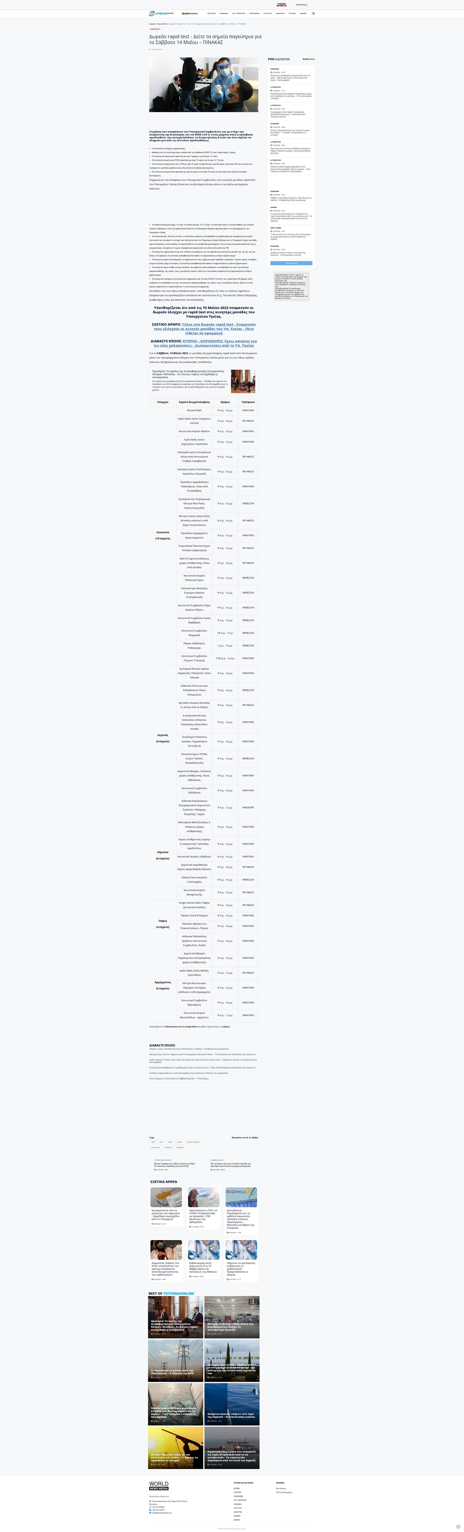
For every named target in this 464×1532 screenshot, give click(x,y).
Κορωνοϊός (162, 24)
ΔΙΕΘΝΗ (303, 13)
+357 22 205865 (158, 1507)
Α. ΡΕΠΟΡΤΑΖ (275, 87)
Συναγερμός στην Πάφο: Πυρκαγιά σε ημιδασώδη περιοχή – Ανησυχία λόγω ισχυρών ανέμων (288, 114)
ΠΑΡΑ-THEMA (275, 228)
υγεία (170, 1142)
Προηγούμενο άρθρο (163, 1160)
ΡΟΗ (279, 59)
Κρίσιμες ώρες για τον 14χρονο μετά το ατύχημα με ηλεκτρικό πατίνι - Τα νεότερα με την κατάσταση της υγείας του (202, 1054)
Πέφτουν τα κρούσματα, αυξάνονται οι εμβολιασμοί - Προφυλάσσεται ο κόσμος (241, 1268)
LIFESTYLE (267, 13)
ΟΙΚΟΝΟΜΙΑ (254, 13)
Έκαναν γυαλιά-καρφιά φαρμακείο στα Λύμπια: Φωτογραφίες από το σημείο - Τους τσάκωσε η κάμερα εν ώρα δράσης (173, 1412)
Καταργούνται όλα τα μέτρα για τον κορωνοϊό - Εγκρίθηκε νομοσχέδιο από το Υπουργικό (166, 1215)
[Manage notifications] (458, 1527)
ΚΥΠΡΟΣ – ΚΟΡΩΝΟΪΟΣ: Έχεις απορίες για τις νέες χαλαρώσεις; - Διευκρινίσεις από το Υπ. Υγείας (205, 343)
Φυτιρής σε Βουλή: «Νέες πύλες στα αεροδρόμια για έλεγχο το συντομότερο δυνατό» (230, 1326)
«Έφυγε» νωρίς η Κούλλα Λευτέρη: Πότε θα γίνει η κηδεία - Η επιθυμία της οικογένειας (189, 1049)
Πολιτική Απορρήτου (284, 1492)
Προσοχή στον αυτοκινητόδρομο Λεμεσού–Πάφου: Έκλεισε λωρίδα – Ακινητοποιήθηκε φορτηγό (290, 150)
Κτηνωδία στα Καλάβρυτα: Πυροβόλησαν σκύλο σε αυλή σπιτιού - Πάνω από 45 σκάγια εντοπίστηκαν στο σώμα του (202, 1067)
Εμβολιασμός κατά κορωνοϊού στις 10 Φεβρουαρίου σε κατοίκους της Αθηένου (203, 1267)
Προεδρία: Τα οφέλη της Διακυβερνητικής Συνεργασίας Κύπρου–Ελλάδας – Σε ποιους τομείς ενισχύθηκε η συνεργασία (188, 374)
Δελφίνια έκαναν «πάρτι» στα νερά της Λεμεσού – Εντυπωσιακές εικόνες (231, 1415)
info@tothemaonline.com (162, 1513)
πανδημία (168, 1147)
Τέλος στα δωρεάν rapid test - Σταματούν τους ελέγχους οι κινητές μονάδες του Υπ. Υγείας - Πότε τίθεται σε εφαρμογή (205, 328)
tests (161, 1142)
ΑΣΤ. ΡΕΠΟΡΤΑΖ (238, 13)
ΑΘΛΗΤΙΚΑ (280, 13)
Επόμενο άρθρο (217, 1160)
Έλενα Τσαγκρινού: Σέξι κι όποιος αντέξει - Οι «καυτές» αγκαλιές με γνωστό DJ (175, 1164)
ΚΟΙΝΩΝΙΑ (224, 13)
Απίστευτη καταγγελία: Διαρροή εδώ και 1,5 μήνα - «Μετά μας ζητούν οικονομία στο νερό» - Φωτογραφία (290, 77)
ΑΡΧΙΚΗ (237, 1488)
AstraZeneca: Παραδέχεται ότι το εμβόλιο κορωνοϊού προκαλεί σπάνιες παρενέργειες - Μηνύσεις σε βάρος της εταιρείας (240, 1219)
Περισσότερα (291, 263)
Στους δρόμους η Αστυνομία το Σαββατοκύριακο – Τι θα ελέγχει (179, 1078)
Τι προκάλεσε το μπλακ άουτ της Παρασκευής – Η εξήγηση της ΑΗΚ (172, 1372)
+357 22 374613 (158, 1510)
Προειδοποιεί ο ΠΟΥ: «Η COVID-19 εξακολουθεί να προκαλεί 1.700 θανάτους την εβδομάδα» (203, 1216)
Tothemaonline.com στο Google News (180, 1027)
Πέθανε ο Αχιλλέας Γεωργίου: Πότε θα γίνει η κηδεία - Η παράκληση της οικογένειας (291, 199)
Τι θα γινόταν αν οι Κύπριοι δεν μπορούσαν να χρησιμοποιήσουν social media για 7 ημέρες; (290, 236)
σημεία (179, 1142)
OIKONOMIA (238, 1496)
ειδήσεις (226, 1027)
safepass (180, 1147)
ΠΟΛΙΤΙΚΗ (211, 13)
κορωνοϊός (155, 1147)
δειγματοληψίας (193, 1142)
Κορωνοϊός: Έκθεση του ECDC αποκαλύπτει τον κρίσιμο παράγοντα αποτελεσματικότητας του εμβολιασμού (165, 1268)
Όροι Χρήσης (281, 1488)
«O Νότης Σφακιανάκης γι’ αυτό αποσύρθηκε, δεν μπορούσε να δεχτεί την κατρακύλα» (188, 1073)
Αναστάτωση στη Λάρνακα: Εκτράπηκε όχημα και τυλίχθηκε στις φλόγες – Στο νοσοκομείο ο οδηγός (291, 96)
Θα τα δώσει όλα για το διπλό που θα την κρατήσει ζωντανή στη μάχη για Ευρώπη (231, 1164)
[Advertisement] (204, 1114)
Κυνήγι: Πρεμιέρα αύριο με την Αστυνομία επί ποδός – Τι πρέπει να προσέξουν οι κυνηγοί (174, 1457)
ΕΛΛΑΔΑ (292, 13)
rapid (153, 1142)
